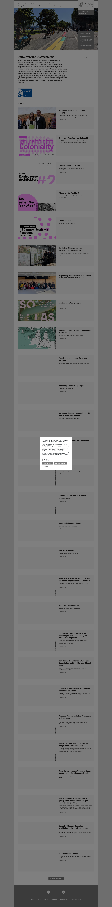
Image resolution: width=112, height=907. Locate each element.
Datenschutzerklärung (51, 455)
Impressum (46, 466)
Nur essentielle (47, 458)
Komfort (46, 459)
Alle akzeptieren (47, 463)
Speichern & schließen (60, 463)
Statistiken (46, 460)
